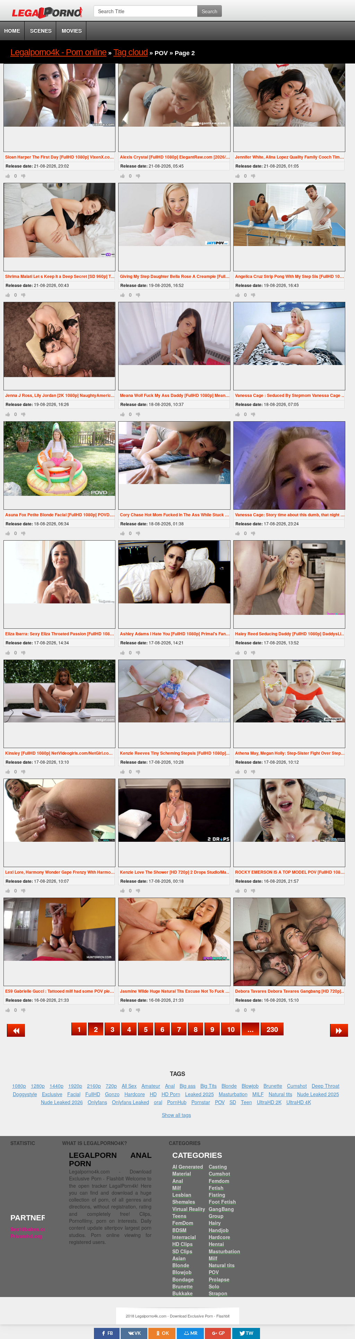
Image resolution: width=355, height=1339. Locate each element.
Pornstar (200, 1102)
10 (231, 1029)
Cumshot (297, 1085)
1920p (75, 1085)
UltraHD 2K (269, 1102)
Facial (73, 1094)
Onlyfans (97, 1102)
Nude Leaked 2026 (62, 1102)
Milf (176, 1187)
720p (111, 1085)
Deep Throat (325, 1085)
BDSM (179, 1230)
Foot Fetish (222, 1201)
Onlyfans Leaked (130, 1102)
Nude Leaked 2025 (318, 1094)
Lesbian (181, 1194)
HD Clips (182, 1243)
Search (209, 11)
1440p (56, 1085)
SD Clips (182, 1251)
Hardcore (134, 1094)
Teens (179, 1215)
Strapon (218, 1293)
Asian (179, 1258)
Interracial (184, 1237)
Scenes (41, 30)
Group (216, 1215)
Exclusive (52, 1094)
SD (233, 1102)
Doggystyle (25, 1094)
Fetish (216, 1187)
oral (158, 1102)
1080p (19, 1085)
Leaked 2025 (199, 1094)
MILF (258, 1094)
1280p (38, 1085)
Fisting (217, 1194)
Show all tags (176, 1114)
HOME (12, 30)
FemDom (182, 1222)
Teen (246, 1102)
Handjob (219, 1230)
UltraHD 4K (298, 1102)
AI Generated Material (187, 1170)
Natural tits (280, 1094)
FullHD (92, 1094)
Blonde (229, 1085)
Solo (214, 1286)
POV (220, 1102)
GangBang (221, 1208)
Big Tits (208, 1085)
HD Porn (171, 1094)
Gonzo (112, 1094)
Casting (218, 1166)
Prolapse (219, 1279)
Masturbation (233, 1094)
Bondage (183, 1279)
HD (153, 1094)
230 (272, 1029)
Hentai (216, 1243)
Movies (72, 30)
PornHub (177, 1102)
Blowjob (250, 1085)
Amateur (150, 1085)
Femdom (219, 1180)
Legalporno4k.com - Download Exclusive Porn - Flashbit (49, 14)
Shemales (183, 1201)
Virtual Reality (188, 1208)
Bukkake (182, 1293)
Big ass (188, 1085)
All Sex (129, 1085)
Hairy (215, 1222)
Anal (170, 1085)
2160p (94, 1085)
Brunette (272, 1085)
